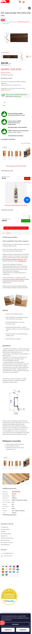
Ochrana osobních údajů (7, 538)
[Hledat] (20, 8)
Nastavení (15, 624)
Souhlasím (22, 630)
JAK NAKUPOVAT (22, 261)
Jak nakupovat (4, 527)
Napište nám (4, 536)
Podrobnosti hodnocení (23, 22)
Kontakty (3, 531)
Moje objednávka (5, 545)
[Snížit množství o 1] (29, 218)
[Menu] (29, 8)
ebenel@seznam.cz (8, 553)
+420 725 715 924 (7, 556)
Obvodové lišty (16, 492)
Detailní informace (5, 90)
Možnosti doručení (5, 73)
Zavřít (10, 102)
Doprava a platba (5, 529)
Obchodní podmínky (6, 534)
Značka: (5, 23)
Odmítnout (8, 630)
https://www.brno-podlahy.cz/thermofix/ (13, 259)
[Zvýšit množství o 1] (29, 216)
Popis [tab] (3, 233)
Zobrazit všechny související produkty (16, 228)
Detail (27, 178)
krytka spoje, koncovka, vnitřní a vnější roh (13, 279)
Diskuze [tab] (8, 233)
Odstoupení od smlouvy (7, 542)
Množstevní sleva (5, 540)
